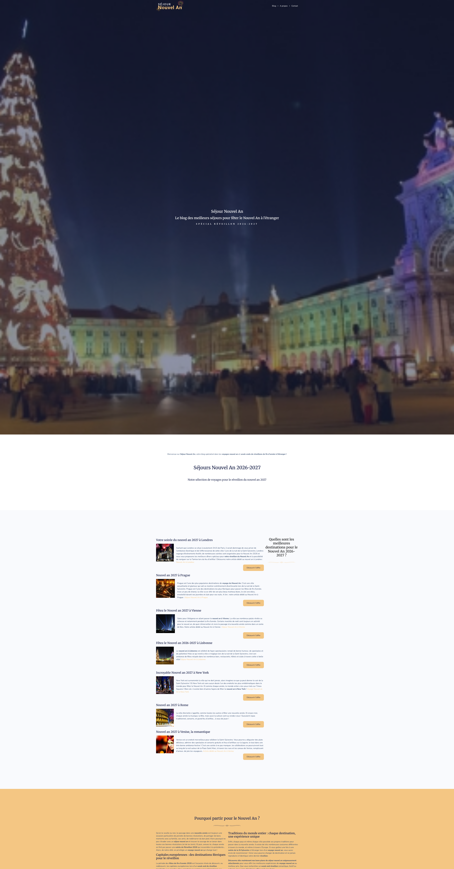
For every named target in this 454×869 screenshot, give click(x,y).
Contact (294, 6)
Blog (274, 6)
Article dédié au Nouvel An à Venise (218, 751)
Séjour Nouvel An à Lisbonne (193, 659)
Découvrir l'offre (253, 567)
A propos (284, 6)
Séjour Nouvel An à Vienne (233, 627)
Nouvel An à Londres (185, 562)
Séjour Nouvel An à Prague (196, 597)
